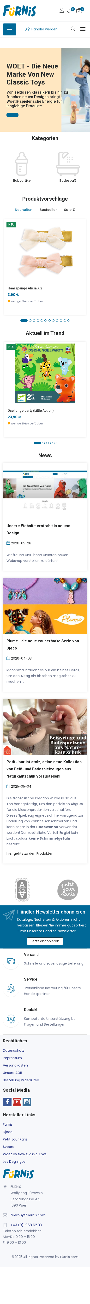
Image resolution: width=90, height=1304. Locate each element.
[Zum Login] (62, 11)
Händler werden (44, 29)
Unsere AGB (12, 1072)
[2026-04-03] (8, 657)
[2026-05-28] (8, 542)
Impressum (12, 1058)
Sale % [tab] (69, 209)
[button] (4, 83)
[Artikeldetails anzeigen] (10, 254)
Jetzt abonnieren (45, 941)
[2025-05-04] (8, 786)
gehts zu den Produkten (30, 853)
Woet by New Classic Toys (25, 1154)
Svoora (8, 1146)
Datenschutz (13, 1050)
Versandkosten (15, 1065)
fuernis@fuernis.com (28, 1215)
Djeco (7, 1131)
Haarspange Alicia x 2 (25, 288)
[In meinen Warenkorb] (10, 244)
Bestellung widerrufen (21, 1080)
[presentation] (7, 170)
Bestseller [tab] (48, 209)
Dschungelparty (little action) (31, 410)
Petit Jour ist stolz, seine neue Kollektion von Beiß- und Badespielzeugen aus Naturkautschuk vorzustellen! (44, 769)
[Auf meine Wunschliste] (10, 265)
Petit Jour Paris (15, 1139)
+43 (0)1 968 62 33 (26, 1225)
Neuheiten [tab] (23, 209)
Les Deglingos (14, 1161)
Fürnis (7, 1124)
